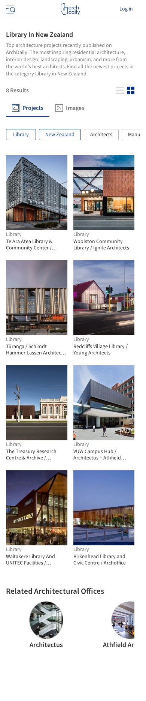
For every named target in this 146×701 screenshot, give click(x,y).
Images (75, 108)
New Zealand (59, 134)
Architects (101, 134)
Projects (32, 108)
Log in (126, 9)
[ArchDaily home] (70, 9)
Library (21, 134)
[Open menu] (9, 9)
